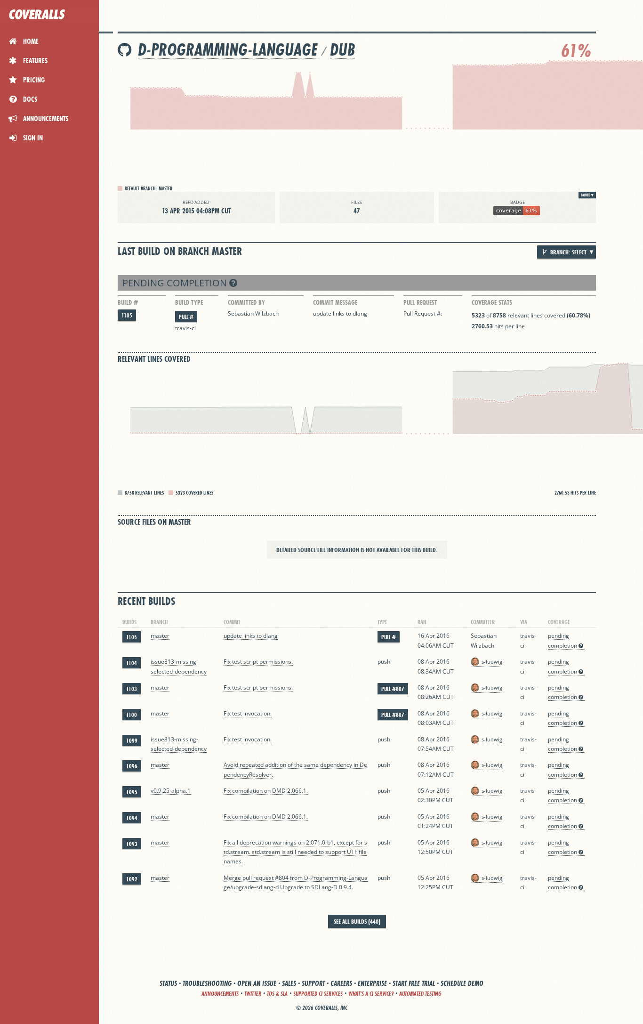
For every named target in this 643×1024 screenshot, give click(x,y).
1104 (131, 663)
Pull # (186, 317)
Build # (128, 302)
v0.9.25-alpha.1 (171, 790)
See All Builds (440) (357, 921)
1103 (131, 689)
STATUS (168, 983)
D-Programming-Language (227, 50)
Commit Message (335, 302)
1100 (131, 715)
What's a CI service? (371, 994)
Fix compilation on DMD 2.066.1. (266, 790)
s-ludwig (492, 661)
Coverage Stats (492, 302)
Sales (289, 983)
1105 (126, 315)
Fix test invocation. (248, 713)
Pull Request (420, 302)
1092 (131, 879)
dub (342, 50)
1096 (131, 766)
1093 (131, 844)
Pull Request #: (422, 313)
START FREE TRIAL (414, 983)
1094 (131, 818)
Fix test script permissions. (258, 661)
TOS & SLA (277, 994)
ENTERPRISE (372, 983)
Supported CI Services (318, 994)
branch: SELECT (568, 252)
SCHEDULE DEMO (462, 983)
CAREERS (341, 983)
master (160, 635)
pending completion (175, 282)
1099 (131, 741)
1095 (131, 792)
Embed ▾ (587, 195)
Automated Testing (420, 994)
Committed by (246, 302)
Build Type (189, 302)
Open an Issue (256, 983)
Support (313, 983)
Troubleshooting (207, 983)
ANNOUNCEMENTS (220, 994)
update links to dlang (340, 313)
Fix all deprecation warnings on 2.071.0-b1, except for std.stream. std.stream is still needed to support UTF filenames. (295, 852)
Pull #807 (392, 689)
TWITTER (252, 994)
